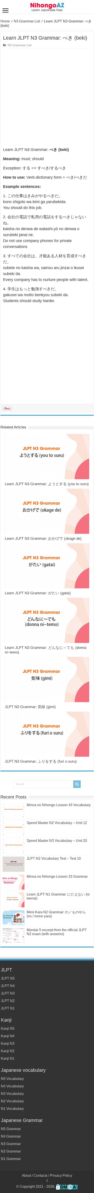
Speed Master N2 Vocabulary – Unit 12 (57, 823)
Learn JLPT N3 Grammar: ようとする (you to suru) (47, 484)
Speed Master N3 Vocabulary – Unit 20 (57, 840)
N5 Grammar (11, 1129)
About (26, 1175)
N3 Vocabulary (12, 1094)
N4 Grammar (11, 1136)
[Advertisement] (47, 97)
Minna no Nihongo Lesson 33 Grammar (57, 876)
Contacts (40, 1175)
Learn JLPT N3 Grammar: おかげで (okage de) (43, 538)
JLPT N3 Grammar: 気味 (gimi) (30, 707)
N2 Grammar (11, 1151)
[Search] (77, 784)
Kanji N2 (7, 1051)
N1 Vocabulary (12, 1108)
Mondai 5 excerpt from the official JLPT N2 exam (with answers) (57, 932)
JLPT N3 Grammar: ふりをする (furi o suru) (41, 761)
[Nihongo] (47, 6)
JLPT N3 (8, 993)
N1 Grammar (11, 1159)
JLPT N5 (8, 978)
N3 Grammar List (27, 21)
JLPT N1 (8, 1008)
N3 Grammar (11, 1144)
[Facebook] (47, 1181)
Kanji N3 (7, 1043)
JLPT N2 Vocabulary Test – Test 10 (54, 858)
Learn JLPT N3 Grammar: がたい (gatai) (38, 593)
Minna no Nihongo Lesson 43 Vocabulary (59, 805)
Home (5, 21)
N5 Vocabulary (12, 1079)
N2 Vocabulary (12, 1101)
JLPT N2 (8, 1001)
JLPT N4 (8, 986)
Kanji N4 (7, 1036)
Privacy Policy (61, 1175)
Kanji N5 (7, 1028)
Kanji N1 (7, 1058)
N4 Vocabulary (12, 1086)
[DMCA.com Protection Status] (67, 1187)
